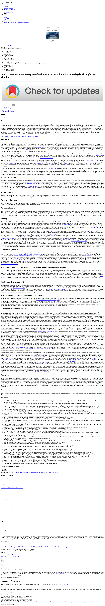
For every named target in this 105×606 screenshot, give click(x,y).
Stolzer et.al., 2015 (34, 186)
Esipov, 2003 (53, 231)
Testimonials (44, 547)
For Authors (7, 10)
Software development (6, 556)
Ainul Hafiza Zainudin (6, 108)
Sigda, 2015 (71, 361)
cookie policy (68, 573)
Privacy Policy (4, 554)
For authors (8, 547)
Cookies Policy (11, 554)
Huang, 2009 (53, 168)
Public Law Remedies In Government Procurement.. (16, 22)
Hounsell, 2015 (35, 371)
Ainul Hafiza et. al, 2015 (19, 288)
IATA (22, 136)
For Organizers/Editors (9, 9)
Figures (8, 48)
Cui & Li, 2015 (12, 163)
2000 (59, 221)
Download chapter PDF (7, 45)
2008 (87, 270)
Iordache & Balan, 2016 (24, 236)
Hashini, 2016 (18, 258)
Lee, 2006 (50, 163)
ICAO (19, 136)
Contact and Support (63, 547)
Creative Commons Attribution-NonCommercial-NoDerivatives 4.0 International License (36, 472)
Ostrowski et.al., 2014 (75, 359)
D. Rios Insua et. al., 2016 (91, 160)
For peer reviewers (26, 547)
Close (2, 560)
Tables (13, 48)
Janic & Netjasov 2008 (97, 155)
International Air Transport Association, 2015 (40, 348)
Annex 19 (26, 136)
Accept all (3, 577)
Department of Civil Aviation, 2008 (45, 331)
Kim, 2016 (66, 163)
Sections (3, 48)
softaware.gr (16, 556)
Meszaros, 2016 (39, 147)
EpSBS (5, 20)
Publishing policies (36, 547)
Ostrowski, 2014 (43, 362)
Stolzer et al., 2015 (24, 149)
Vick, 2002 (92, 231)
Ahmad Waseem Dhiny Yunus (8, 111)
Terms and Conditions (52, 547)
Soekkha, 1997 (75, 241)
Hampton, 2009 (66, 224)
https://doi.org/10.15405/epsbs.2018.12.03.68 (12, 488)
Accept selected (10, 604)
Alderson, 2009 (88, 163)
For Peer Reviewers (8, 12)
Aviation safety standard (12, 136)
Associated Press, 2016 (32, 183)
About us (6, 6)
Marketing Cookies (7, 592)
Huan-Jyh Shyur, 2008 (42, 163)
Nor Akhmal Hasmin (6, 107)
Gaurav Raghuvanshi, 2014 (69, 239)
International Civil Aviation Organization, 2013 (47, 234)
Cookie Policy (68, 584)
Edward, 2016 (25, 261)
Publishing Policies (8, 8)
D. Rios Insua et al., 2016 (46, 158)
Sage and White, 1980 (92, 227)
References (18, 48)
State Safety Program (34, 136)
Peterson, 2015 (43, 371)
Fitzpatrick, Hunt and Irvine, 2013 (36, 356)
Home (5, 17)
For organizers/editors (16, 547)
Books (5, 21)
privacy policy (59, 573)
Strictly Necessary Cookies (9, 587)
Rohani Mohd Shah (5, 110)
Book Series (7, 18)
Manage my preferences (12, 577)
